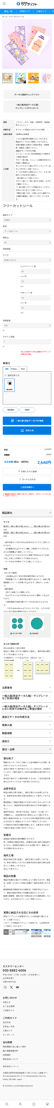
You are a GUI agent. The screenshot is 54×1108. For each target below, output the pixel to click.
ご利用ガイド (8, 1010)
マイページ (20, 1104)
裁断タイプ (7, 215)
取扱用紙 (7, 733)
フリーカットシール (16, 17)
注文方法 (7, 1022)
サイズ (6, 255)
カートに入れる (29, 479)
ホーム (4, 17)
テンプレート (8, 1035)
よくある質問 (8, 1006)
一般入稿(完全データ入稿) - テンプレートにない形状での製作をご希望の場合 (25, 707)
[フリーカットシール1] (20, 78)
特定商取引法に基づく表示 (14, 1047)
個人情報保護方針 (10, 1051)
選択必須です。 (14, 375)
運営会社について (10, 1059)
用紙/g (6, 238)
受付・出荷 (8, 749)
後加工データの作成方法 (15, 717)
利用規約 (7, 1055)
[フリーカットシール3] (46, 78)
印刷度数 (7, 249)
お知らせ (7, 1002)
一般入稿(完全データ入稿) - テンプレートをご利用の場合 (25, 697)
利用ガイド (25, 11)
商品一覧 (8, 11)
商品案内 (7, 512)
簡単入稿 (7, 725)
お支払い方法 (8, 1026)
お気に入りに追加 (29, 471)
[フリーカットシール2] (33, 78)
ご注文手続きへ (27, 487)
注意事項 (7, 687)
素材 (5, 226)
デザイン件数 (8, 337)
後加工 (6, 741)
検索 (7, 1104)
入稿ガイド (41, 11)
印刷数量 (7, 321)
